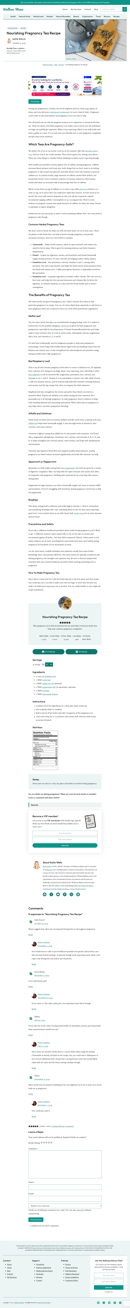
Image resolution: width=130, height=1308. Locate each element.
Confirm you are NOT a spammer (44, 1225)
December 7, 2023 (45, 1105)
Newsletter (40, 1264)
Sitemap (39, 1277)
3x (51, 664)
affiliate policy (16, 53)
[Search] (124, 9)
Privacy (68, 1264)
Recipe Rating (34, 1143)
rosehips (45, 690)
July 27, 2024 (43, 1046)
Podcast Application (43, 1267)
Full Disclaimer (46, 1248)
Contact (39, 1280)
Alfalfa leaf (32, 423)
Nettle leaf (65, 326)
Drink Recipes (12, 28)
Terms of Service (37, 1248)
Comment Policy (79, 1248)
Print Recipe (50, 651)
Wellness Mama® (19, 1303)
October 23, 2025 (41, 923)
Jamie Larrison (44, 942)
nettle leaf (46, 680)
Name (31, 1182)
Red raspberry (34, 374)
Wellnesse (48, 870)
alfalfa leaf (46, 683)
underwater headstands (59, 112)
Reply (30, 934)
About (9, 1267)
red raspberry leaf (48, 676)
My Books (39, 1274)
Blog (56, 65)
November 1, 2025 (45, 946)
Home (9, 1264)
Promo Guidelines (72, 1277)
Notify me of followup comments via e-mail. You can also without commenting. (59, 1212)
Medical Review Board (44, 1271)
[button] (60, 622)
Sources (34, 805)
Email (31, 1193)
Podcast (10, 1274)
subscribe (80, 1210)
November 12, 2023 (42, 1079)
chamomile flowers (50, 694)
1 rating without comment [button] (62, 1126)
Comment (33, 1148)
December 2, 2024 (41, 975)
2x (47, 664)
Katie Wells (47, 866)
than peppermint (68, 468)
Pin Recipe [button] (83, 651)
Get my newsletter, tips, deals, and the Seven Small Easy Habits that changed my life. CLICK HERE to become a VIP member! (65, 2)
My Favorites (12, 1277)
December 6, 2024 (45, 997)
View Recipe (34, 101)
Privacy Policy (56, 1248)
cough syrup (79, 513)
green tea (84, 189)
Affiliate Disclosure (65, 1248)
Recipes (23, 28)
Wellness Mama (48, 65)
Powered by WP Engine (43, 1303)
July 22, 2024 (39, 1020)
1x (43, 664)
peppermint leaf (48, 687)
